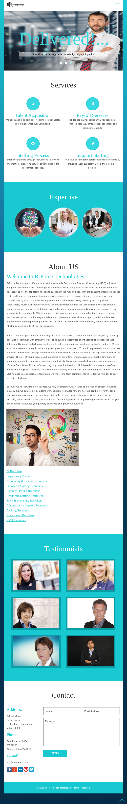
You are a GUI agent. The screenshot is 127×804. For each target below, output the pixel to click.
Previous (9, 439)
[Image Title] (36, 575)
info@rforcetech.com (17, 762)
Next (75, 439)
